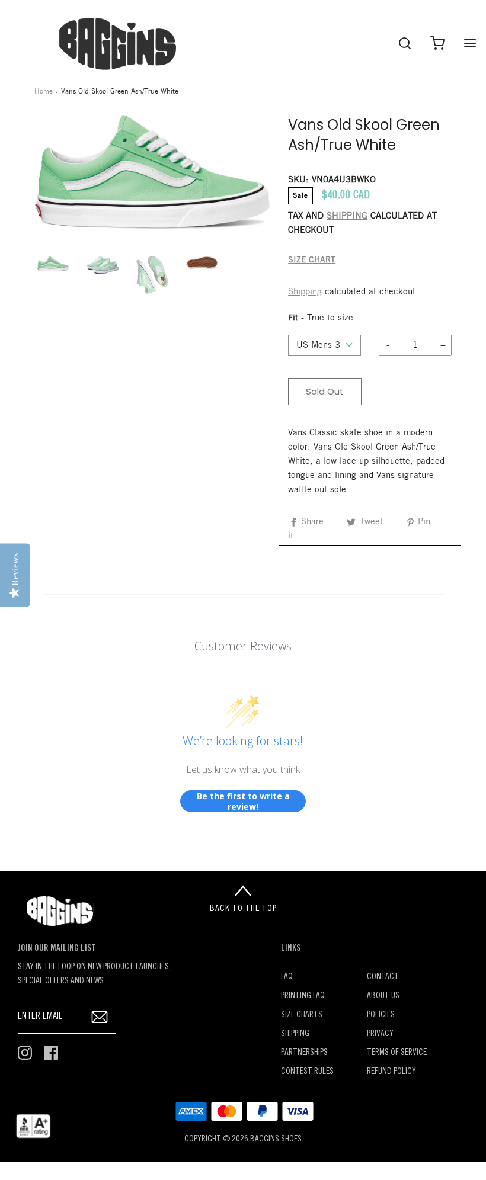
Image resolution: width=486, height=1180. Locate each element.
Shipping (305, 292)
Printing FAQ (303, 996)
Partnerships (304, 1052)
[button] (53, 263)
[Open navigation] (469, 43)
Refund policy (391, 1071)
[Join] (100, 1017)
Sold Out (325, 391)
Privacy (380, 1034)
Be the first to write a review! (243, 801)
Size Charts (301, 1015)
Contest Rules (307, 1071)
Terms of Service (397, 1052)
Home (43, 91)
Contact (383, 977)
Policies (381, 1015)
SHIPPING (347, 216)
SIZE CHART (311, 260)
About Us (383, 996)
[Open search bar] (404, 43)
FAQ (287, 977)
